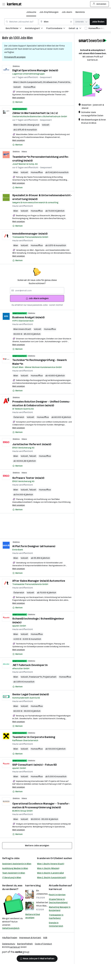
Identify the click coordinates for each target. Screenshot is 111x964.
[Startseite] (15, 4)
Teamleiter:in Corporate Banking (33, 737)
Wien (30, 38)
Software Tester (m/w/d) (28, 478)
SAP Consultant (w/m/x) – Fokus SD (34, 764)
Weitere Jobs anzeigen (37, 845)
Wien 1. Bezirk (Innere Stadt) (50, 863)
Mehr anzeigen (18, 98)
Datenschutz (8, 944)
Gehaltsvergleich (10, 928)
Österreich (18, 417)
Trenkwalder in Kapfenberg (56, 916)
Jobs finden (98, 21)
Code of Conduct (43, 944)
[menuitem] (15, 29)
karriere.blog (33, 885)
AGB (45, 937)
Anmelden (101, 4)
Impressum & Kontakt (30, 937)
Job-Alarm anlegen (39, 298)
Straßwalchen (50, 82)
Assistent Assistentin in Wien (16, 863)
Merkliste (80, 12)
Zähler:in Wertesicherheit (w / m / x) (35, 113)
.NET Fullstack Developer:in (30, 665)
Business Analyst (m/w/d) (28, 317)
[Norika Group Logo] (15, 952)
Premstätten (65, 82)
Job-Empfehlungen (48, 12)
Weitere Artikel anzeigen (32, 916)
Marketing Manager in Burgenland (59, 909)
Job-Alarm (67, 12)
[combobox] (21, 21)
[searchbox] (37, 290)
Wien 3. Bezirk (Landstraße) (50, 873)
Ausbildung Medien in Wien (15, 868)
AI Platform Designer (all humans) (33, 546)
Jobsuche (31, 12)
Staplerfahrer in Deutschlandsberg (58, 901)
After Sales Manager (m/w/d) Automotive (38, 580)
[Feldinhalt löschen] (71, 21)
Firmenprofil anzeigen (15, 57)
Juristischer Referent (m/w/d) (31, 444)
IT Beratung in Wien (11, 877)
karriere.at (55, 889)
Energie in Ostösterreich (56, 924)
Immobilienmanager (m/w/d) (30, 233)
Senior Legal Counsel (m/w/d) (30, 694)
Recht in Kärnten (57, 894)
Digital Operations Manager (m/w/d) (35, 70)
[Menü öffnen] (4, 4)
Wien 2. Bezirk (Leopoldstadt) (51, 877)
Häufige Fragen (9, 937)
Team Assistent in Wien (13, 873)
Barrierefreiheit (25, 944)
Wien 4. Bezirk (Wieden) (48, 868)
